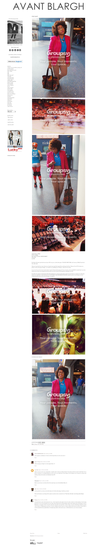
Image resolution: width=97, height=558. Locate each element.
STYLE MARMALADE (39, 453)
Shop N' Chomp (37, 461)
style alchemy (9, 101)
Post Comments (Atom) (39, 535)
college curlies (9, 80)
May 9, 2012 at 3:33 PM (47, 453)
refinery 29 (9, 100)
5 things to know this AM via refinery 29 (14, 67)
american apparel (10, 68)
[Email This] (38, 442)
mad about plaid (10, 124)
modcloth (9, 96)
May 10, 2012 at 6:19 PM (45, 461)
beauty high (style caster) (11, 70)
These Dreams (10, 117)
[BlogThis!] (40, 442)
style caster (9, 102)
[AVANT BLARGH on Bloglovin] (15, 62)
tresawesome (9, 103)
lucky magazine (10, 90)
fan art (8, 86)
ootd (38, 444)
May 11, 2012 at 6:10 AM (43, 469)
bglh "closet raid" (10, 75)
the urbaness (9, 105)
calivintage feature (10, 77)
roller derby (41, 444)
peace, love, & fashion (11, 93)
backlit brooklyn (11, 122)
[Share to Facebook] (43, 442)
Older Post (85, 533)
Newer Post (32, 533)
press (14, 18)
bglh (8, 73)
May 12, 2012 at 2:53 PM (42, 499)
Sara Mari (36, 469)
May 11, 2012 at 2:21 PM (43, 480)
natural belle (9, 98)
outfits (17, 18)
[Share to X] (41, 442)
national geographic (10, 97)
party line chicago (10, 92)
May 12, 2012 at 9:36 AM (41, 488)
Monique (36, 499)
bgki (8, 72)
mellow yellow (10, 119)
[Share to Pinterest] (44, 442)
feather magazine (10, 87)
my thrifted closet (10, 91)
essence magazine (10, 85)
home (10, 18)
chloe (35, 488)
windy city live (10, 106)
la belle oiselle (9, 88)
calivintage (9, 76)
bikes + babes (9, 71)
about (12, 18)
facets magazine (10, 83)
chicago (35, 444)
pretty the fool (9, 95)
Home (59, 533)
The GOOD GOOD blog (11, 81)
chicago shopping (10, 78)
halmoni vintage (10, 82)
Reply (36, 457)
